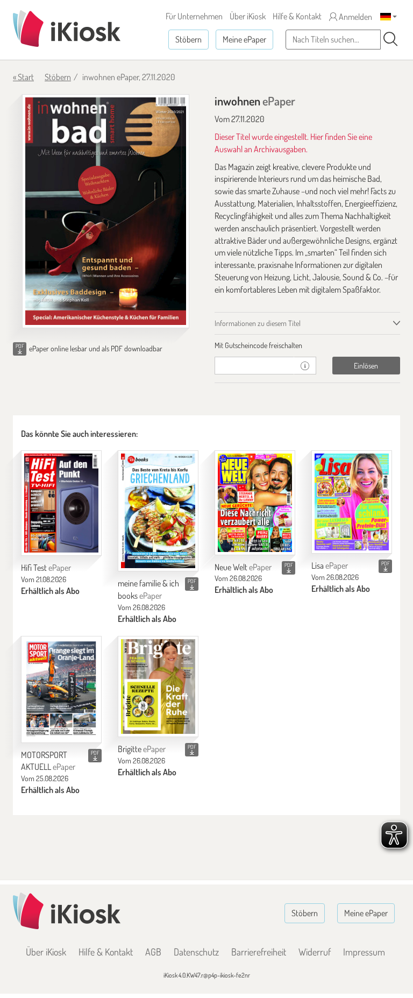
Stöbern (188, 39)
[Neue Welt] (255, 502)
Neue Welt (243, 567)
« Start (23, 77)
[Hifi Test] (61, 503)
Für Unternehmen (194, 16)
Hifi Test (46, 567)
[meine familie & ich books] (158, 510)
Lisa (329, 565)
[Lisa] (351, 502)
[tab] (307, 345)
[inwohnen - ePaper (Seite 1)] (105, 211)
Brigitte (142, 749)
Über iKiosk (248, 16)
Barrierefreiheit (258, 952)
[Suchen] (390, 39)
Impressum (364, 952)
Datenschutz (196, 952)
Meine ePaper (244, 39)
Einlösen (366, 365)
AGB (153, 952)
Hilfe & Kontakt (297, 16)
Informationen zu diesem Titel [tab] (258, 323)
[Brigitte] (158, 686)
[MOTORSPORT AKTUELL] (61, 689)
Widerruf (314, 952)
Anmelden (354, 16)
